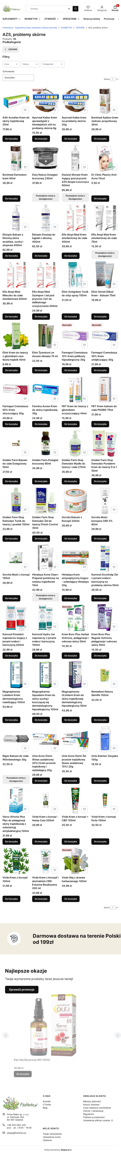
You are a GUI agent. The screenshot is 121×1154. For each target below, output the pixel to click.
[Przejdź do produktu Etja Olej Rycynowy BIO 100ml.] (53, 1025)
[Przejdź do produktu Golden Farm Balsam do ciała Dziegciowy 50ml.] (16, 443)
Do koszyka (11, 138)
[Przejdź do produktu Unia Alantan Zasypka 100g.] (104, 739)
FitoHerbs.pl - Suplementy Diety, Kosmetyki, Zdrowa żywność (30, 27)
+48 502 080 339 (16, 1125)
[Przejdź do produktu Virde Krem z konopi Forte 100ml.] (104, 800)
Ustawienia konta (51, 1137)
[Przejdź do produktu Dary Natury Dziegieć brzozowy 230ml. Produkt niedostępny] (45, 158)
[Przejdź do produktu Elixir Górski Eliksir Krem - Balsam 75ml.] (104, 275)
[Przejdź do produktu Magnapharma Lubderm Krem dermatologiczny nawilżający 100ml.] (16, 675)
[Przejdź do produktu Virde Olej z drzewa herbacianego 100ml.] (75, 860)
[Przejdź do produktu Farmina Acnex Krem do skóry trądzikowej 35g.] (45, 389)
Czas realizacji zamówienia (97, 1107)
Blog (45, 1107)
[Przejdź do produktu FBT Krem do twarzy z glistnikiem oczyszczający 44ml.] (75, 389)
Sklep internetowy (57, 1150)
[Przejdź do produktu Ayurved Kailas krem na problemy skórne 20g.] (75, 100)
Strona (107, 79)
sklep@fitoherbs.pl (16, 1133)
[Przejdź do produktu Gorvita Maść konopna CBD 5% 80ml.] (104, 500)
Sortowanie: (9, 71)
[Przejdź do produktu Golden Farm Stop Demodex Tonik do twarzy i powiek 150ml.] (16, 500)
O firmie (47, 1104)
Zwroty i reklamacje (93, 1110)
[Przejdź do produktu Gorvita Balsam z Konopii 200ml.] (75, 500)
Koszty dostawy (91, 1104)
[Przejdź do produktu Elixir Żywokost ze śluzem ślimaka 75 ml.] (45, 336)
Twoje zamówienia (52, 1133)
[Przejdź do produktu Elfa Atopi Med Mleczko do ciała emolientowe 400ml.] (16, 275)
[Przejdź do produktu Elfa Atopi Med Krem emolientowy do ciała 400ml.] (75, 218)
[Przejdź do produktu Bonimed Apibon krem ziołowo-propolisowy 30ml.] (104, 100)
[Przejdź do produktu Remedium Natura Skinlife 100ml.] (104, 675)
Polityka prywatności (94, 1117)
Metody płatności (92, 1101)
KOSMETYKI (66, 27)
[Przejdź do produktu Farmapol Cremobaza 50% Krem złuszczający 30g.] (16, 389)
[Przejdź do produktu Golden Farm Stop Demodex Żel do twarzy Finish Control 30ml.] (45, 500)
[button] (75, 8)
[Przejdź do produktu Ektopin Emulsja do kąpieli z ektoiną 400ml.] (45, 218)
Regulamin (88, 1114)
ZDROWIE (80, 27)
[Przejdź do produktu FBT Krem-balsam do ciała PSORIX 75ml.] (104, 389)
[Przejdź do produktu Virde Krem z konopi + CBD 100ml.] (75, 800)
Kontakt (47, 1101)
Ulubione (47, 1140)
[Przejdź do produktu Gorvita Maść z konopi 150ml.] (16, 558)
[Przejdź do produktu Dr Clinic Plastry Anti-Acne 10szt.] (104, 158)
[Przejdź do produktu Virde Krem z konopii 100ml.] (16, 860)
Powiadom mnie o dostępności (45, 197)
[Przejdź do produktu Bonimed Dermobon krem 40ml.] (16, 158)
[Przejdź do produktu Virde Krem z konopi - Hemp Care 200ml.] (45, 800)
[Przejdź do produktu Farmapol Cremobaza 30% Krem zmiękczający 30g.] (104, 336)
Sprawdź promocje (22, 989)
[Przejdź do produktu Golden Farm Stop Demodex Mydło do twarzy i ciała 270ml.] (75, 443)
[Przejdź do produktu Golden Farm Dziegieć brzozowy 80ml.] (45, 443)
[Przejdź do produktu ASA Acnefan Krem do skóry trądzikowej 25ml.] (16, 100)
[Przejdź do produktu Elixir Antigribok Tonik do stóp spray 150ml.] (75, 275)
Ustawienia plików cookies (97, 1120)
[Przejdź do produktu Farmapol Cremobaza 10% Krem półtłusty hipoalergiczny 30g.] (75, 336)
